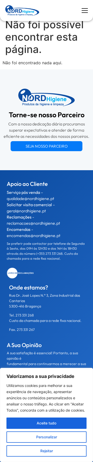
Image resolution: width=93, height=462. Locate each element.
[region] (46, 415)
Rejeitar (46, 451)
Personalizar (46, 437)
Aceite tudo (46, 423)
